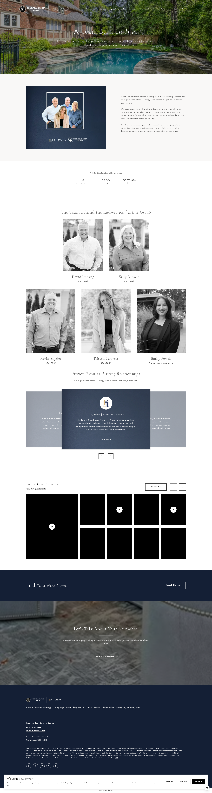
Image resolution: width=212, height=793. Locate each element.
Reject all (169, 781)
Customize (183, 781)
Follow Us (156, 487)
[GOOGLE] (48, 765)
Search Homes (173, 585)
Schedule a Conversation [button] (106, 656)
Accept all (198, 781)
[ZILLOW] (55, 765)
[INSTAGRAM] (35, 765)
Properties (91, 9)
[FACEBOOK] (28, 765)
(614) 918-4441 (33, 727)
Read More (106, 440)
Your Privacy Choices (106, 790)
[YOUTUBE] (42, 765)
